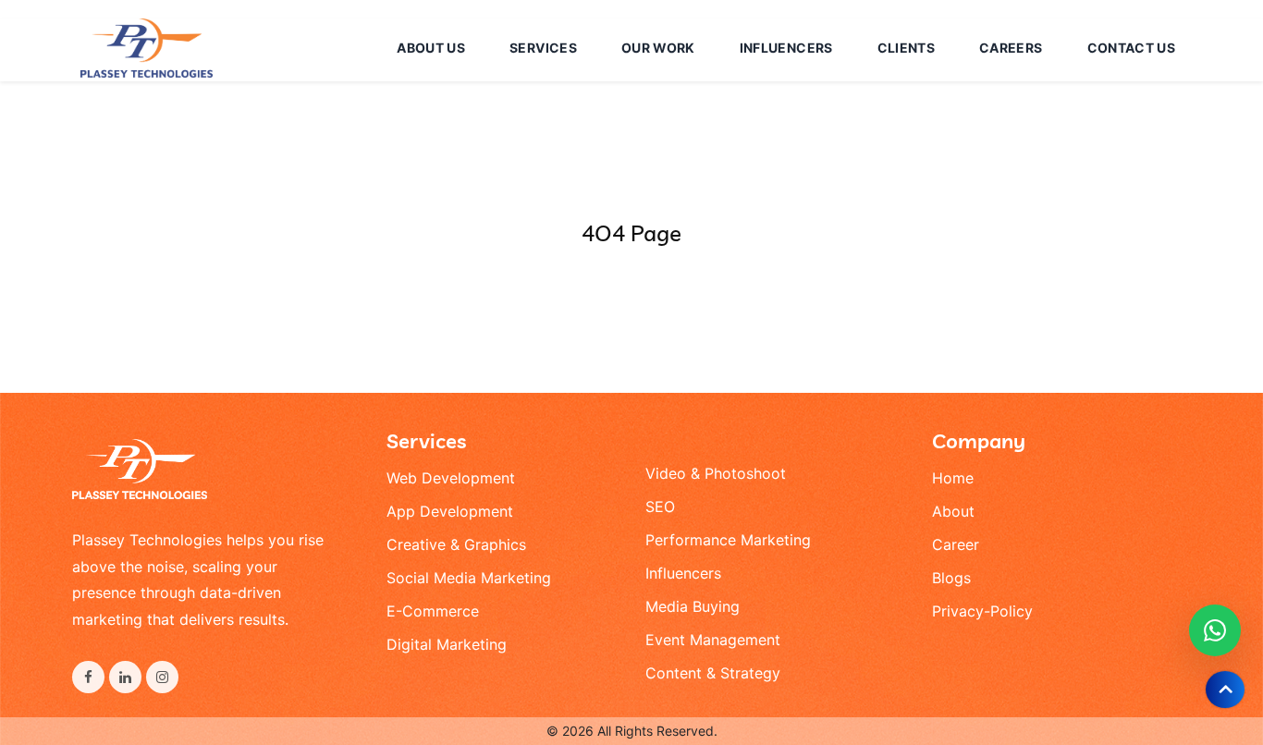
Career (955, 544)
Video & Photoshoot (715, 473)
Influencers (683, 573)
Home (953, 478)
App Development (449, 511)
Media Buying (692, 606)
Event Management (712, 639)
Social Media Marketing (468, 577)
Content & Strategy (712, 673)
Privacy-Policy (982, 611)
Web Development (450, 478)
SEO (660, 506)
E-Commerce (432, 611)
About (953, 511)
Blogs (951, 577)
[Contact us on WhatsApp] (1215, 630)
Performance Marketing (728, 540)
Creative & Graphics (456, 544)
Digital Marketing (446, 644)
